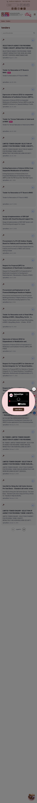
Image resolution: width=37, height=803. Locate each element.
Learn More (18, 409)
